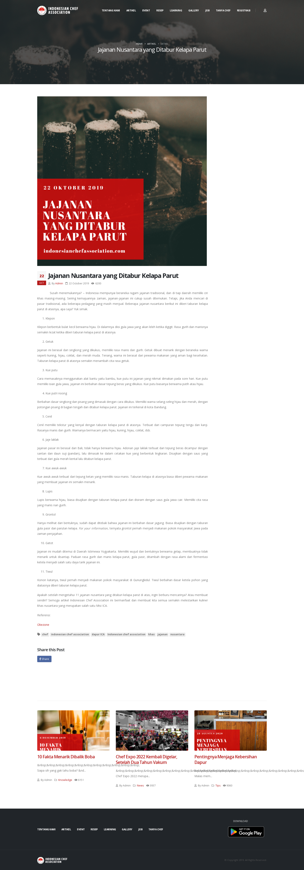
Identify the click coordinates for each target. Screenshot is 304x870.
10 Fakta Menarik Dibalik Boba (66, 757)
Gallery (193, 10)
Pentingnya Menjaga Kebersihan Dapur (225, 759)
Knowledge (65, 780)
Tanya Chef (223, 10)
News (140, 785)
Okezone (43, 625)
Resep (160, 10)
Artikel (131, 10)
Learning (176, 10)
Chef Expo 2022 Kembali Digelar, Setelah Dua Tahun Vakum (146, 759)
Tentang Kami (111, 10)
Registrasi (243, 10)
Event (146, 10)
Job (207, 10)
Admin (59, 283)
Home (139, 43)
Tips (218, 785)
